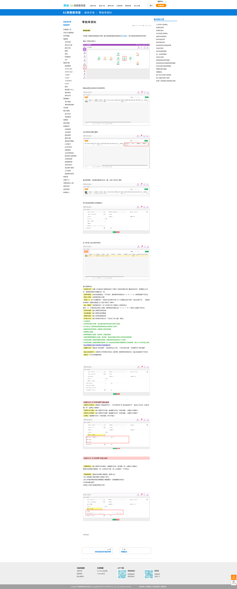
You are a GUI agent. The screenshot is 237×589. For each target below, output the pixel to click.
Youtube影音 (101, 573)
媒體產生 (159, 72)
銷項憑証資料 (160, 39)
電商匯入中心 (69, 89)
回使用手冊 (67, 22)
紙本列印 (68, 114)
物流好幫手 (68, 165)
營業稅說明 (160, 27)
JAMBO (67, 75)
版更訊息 (66, 186)
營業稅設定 (160, 30)
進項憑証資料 (160, 42)
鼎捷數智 (148, 586)
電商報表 (68, 92)
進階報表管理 (69, 174)
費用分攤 (68, 138)
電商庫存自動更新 (71, 156)
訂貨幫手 (68, 144)
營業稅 (65, 120)
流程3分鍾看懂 (68, 32)
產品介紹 (102, 6)
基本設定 (68, 48)
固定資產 (66, 123)
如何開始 (66, 36)
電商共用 (68, 95)
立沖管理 (68, 171)
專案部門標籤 (69, 141)
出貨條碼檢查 (69, 153)
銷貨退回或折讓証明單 (163, 45)
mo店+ (67, 78)
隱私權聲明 (80, 576)
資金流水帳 (68, 45)
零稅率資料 (160, 48)
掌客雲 (65, 176)
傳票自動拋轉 (69, 104)
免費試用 (161, 5)
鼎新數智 (142, 586)
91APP (67, 84)
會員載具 (68, 117)
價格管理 (68, 135)
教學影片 (66, 192)
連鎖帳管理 (68, 162)
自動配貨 (68, 150)
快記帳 (65, 107)
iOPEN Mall (68, 72)
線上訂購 (137, 6)
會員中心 (160, 1)
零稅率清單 (160, 57)
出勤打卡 (66, 180)
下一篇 (124, 550)
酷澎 (66, 86)
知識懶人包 (67, 29)
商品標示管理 (69, 168)
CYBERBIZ (68, 81)
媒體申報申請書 (161, 69)
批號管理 (68, 129)
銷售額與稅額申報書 (163, 60)
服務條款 (79, 573)
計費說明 (119, 6)
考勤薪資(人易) (68, 183)
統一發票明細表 (161, 54)
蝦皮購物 (68, 66)
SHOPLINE (68, 69)
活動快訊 (79, 571)
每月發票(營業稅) (162, 33)
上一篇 (103, 550)
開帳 (66, 51)
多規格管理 (68, 159)
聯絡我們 (128, 6)
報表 (66, 54)
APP (66, 60)
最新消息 (93, 6)
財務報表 (68, 57)
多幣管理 (68, 132)
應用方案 (111, 6)
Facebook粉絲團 (102, 571)
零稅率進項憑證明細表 (163, 66)
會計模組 (68, 101)
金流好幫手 (68, 147)
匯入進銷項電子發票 (163, 78)
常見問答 (66, 189)
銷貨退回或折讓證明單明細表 (166, 63)
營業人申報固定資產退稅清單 (166, 81)
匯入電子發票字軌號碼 (163, 75)
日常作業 (68, 42)
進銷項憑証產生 (161, 36)
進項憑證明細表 (161, 51)
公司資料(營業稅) (162, 24)
